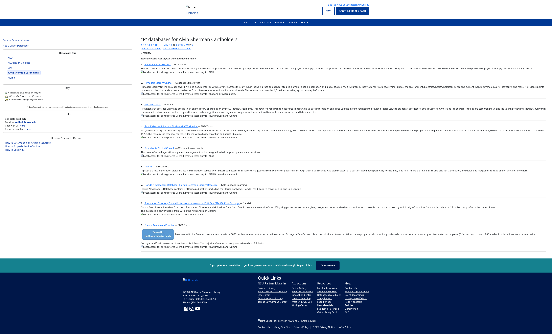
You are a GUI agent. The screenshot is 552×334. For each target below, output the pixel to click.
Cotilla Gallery (299, 288)
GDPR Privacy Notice (324, 327)
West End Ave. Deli (302, 301)
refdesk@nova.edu (26, 122)
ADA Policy (345, 327)
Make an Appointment (357, 291)
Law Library (264, 295)
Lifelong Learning (301, 298)
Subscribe (329, 265)
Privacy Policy (301, 327)
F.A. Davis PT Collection (157, 64)
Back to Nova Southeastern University (348, 4)
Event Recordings (354, 295)
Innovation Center (301, 295)
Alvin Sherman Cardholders (24, 72)
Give (328, 11)
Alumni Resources (327, 291)
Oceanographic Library (270, 298)
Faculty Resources (327, 288)
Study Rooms (324, 298)
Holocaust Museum (302, 291)
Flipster (148, 166)
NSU (10, 57)
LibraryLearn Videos (356, 298)
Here (22, 125)
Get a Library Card (354, 11)
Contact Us (351, 288)
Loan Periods (324, 301)
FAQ (347, 312)
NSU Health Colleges (19, 62)
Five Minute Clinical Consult (159, 148)
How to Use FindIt (14, 149)
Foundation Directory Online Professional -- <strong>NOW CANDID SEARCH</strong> (192, 203)
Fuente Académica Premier (159, 225)
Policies (349, 305)
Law (10, 67)
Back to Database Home (16, 40)
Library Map (351, 308)
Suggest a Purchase (328, 308)
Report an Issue (353, 301)
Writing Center (300, 305)
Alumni (12, 77)
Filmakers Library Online (158, 82)
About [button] (292, 22)
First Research (152, 104)
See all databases (151, 48)
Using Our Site (282, 327)
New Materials (325, 305)
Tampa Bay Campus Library (272, 301)
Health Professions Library (272, 291)
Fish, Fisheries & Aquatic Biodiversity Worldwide (171, 126)
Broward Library (267, 288)
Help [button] (303, 22)
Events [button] (278, 22)
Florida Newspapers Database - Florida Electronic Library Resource (181, 185)
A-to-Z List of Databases (16, 45)
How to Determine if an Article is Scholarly (28, 142)
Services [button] (264, 22)
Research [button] (249, 22)
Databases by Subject (329, 295)
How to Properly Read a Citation (22, 146)
